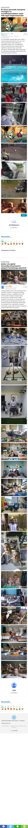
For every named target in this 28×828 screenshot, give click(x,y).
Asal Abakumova (7, 34)
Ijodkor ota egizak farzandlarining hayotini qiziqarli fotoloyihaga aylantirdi (13, 266)
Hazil (8, 7)
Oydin (6, 286)
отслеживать (14, 227)
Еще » (23, 215)
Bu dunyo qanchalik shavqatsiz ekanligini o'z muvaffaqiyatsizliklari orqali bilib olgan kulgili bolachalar (13, 13)
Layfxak (3, 7)
